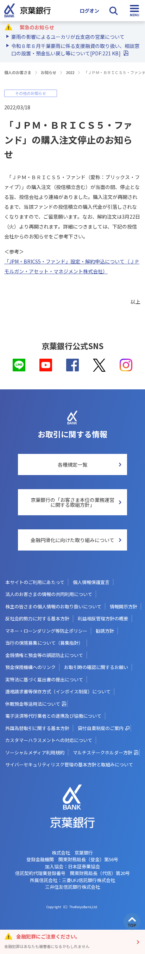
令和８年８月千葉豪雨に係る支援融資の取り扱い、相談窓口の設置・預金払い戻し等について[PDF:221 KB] (75, 49)
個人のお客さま (17, 72)
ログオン (89, 10)
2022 (70, 72)
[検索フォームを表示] (113, 10)
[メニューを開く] (134, 10)
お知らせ (48, 72)
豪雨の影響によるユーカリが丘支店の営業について (68, 36)
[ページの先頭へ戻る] (132, 921)
